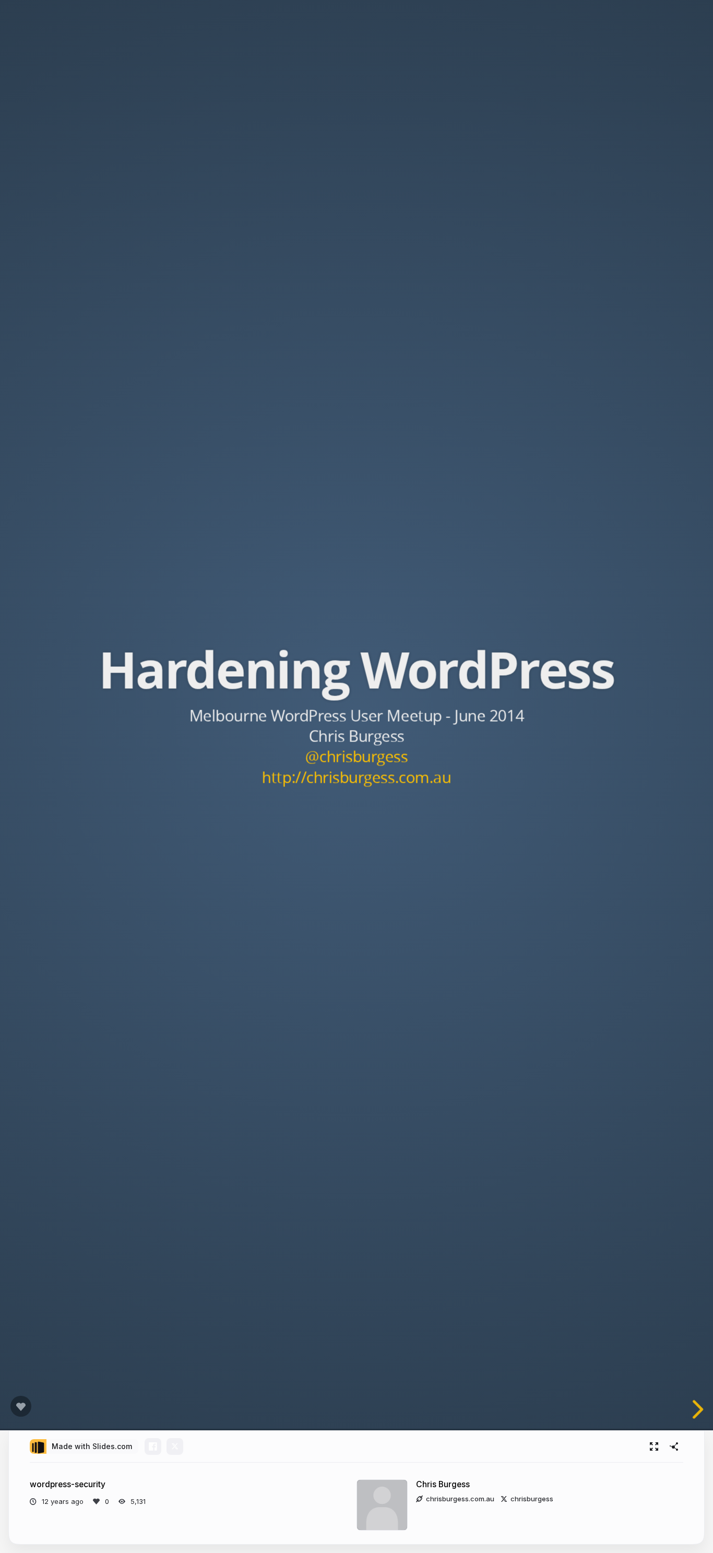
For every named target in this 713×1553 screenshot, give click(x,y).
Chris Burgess (443, 1484)
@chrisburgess (356, 756)
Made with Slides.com (92, 1446)
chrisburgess (531, 1499)
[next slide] (699, 1409)
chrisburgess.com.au (460, 1499)
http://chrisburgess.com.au (356, 776)
